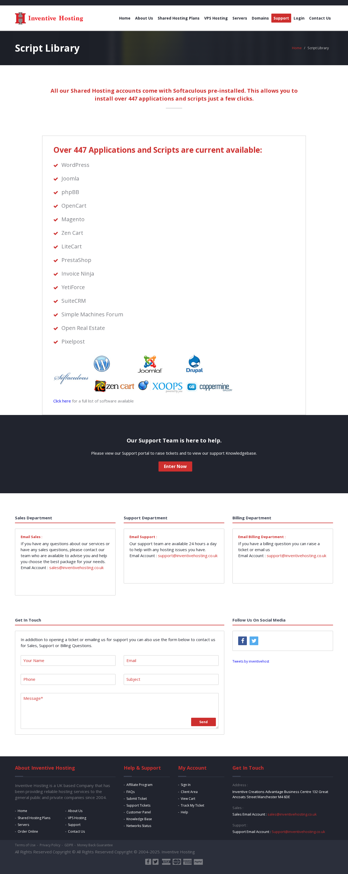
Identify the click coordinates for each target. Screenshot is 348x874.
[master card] (177, 862)
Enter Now (175, 466)
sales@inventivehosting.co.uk (76, 567)
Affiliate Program (139, 784)
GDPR (68, 845)
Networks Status (138, 825)
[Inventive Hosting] (49, 18)
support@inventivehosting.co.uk (187, 555)
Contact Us (320, 18)
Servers (239, 18)
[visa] (166, 862)
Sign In (186, 784)
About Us (144, 18)
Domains (260, 18)
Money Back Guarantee (95, 845)
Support (281, 18)
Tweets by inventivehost (250, 661)
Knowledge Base (139, 819)
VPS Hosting (216, 18)
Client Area (189, 791)
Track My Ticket (192, 805)
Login (299, 18)
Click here (62, 401)
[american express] (187, 862)
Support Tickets (138, 805)
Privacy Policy (50, 845)
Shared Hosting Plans (179, 18)
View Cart (188, 798)
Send (203, 722)
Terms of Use (25, 845)
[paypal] (198, 862)
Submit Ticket (136, 798)
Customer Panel (138, 812)
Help (184, 812)
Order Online (28, 831)
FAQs (130, 791)
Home (124, 18)
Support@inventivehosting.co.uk (298, 831)
